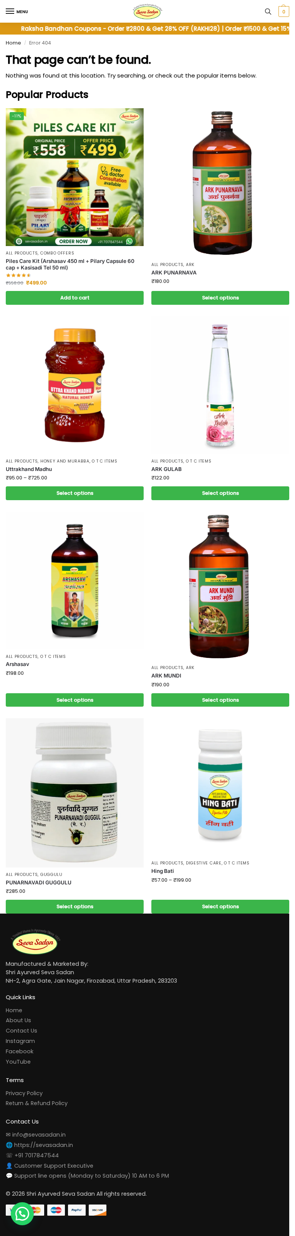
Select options (220, 297)
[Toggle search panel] (268, 11)
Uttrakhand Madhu (29, 469)
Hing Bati (162, 871)
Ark (190, 265)
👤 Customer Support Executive (49, 1166)
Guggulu (51, 874)
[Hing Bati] (220, 787)
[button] (283, 11)
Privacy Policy (24, 1093)
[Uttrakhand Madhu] (75, 385)
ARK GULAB (166, 469)
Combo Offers (57, 253)
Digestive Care (204, 863)
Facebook (19, 1051)
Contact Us (21, 1030)
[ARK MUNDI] (220, 586)
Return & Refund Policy (37, 1103)
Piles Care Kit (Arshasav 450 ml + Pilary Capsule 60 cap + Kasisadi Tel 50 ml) (70, 264)
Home (13, 43)
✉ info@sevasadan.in (36, 1135)
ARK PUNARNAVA (174, 272)
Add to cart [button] (74, 297)
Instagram (20, 1041)
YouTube (18, 1062)
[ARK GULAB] (220, 385)
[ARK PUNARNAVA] (220, 183)
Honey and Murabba (64, 461)
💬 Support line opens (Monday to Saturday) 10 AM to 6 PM (87, 1176)
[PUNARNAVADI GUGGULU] (75, 793)
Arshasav (17, 664)
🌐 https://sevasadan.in (39, 1145)
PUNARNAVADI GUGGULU (38, 882)
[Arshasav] (75, 580)
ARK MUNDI (166, 676)
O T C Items (105, 461)
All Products (22, 253)
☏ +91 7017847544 (32, 1155)
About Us (18, 1020)
